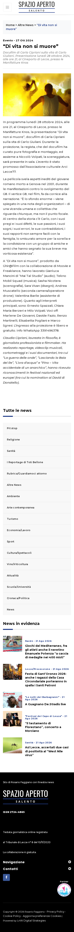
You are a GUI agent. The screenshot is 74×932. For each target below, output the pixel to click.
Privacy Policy (55, 911)
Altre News (26, 25)
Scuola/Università (19, 586)
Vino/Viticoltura (17, 564)
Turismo (12, 518)
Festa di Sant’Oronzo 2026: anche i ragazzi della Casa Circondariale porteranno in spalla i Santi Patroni (46, 679)
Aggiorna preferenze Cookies (42, 915)
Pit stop (12, 428)
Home (10, 25)
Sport (10, 541)
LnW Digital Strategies (31, 920)
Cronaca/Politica (18, 598)
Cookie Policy (12, 915)
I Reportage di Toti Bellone (25, 462)
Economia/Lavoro (19, 530)
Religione (13, 439)
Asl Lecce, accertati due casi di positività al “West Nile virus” (46, 751)
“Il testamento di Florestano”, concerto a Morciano (43, 727)
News (10, 609)
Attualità (13, 575)
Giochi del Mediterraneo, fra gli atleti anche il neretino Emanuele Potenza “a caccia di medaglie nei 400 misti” (46, 651)
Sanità (11, 450)
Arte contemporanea (20, 507)
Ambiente (13, 496)
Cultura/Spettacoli (19, 552)
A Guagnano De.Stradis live (45, 704)
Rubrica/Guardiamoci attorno (27, 473)
